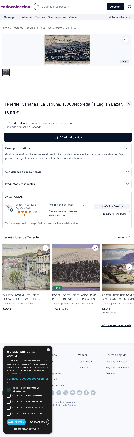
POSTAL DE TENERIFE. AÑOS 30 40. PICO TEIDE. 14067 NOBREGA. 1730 (74, 297)
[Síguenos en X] (65, 392)
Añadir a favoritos (113, 206)
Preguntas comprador (117, 367)
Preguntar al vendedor (114, 213)
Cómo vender (85, 361)
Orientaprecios (57, 17)
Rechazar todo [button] (38, 422)
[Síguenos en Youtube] (79, 392)
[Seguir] (126, 40)
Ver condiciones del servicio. (63, 223)
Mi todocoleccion (119, 17)
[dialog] (27, 390)
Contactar (111, 373)
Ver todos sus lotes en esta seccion (63, 213)
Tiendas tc (83, 367)
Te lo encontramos (55, 385)
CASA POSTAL (14, 196)
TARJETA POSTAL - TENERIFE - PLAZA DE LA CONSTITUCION (22, 297)
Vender (73, 17)
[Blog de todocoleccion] (93, 392)
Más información (15, 373)
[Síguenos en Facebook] (58, 392)
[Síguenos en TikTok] (86, 392)
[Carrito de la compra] (129, 6)
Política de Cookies (66, 405)
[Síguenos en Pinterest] (72, 392)
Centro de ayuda (116, 355)
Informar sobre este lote (116, 325)
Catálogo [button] (10, 17)
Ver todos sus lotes (61, 204)
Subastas (26, 17)
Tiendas (40, 17)
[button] (67, 148)
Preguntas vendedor (116, 361)
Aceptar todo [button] (16, 422)
